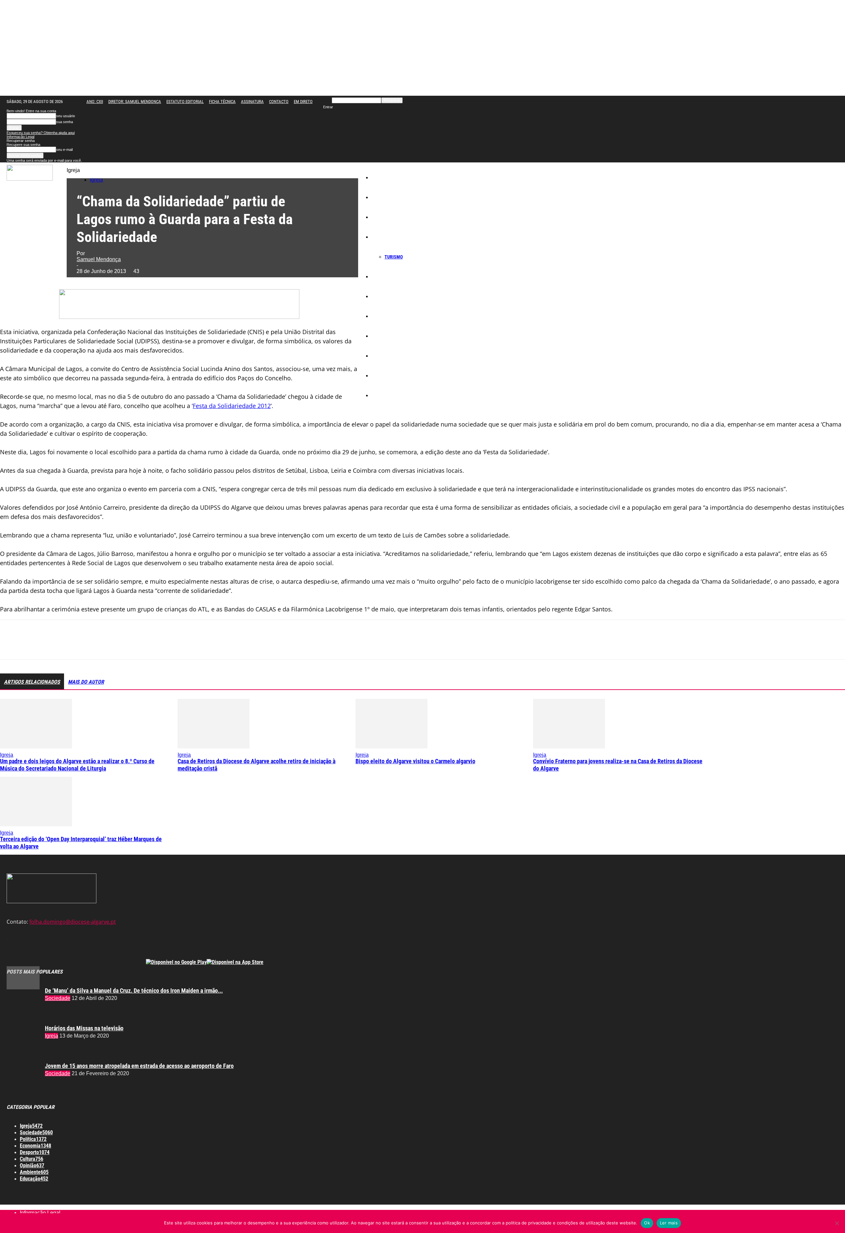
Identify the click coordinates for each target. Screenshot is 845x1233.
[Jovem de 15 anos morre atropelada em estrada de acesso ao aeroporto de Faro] (23, 987)
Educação (385, 296)
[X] (35, 645)
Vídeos (382, 395)
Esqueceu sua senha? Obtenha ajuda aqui (41, 133)
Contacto (278, 101)
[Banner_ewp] (179, 317)
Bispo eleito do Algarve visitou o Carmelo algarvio (415, 761)
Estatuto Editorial (185, 101)
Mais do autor (86, 682)
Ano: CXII (94, 101)
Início (381, 177)
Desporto (384, 356)
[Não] (836, 1223)
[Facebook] (11, 645)
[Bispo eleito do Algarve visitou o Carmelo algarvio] (391, 746)
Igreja (381, 197)
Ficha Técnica (222, 101)
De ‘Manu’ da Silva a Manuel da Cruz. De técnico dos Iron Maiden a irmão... (134, 990)
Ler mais (669, 1222)
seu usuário (65, 116)
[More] (154, 645)
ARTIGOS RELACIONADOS (32, 682)
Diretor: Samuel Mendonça (134, 101)
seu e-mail (64, 150)
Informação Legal (20, 137)
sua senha (64, 122)
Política (382, 276)
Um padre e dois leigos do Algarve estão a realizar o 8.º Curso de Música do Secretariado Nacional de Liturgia (77, 765)
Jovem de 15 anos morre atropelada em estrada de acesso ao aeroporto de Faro (139, 1065)
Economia (385, 237)
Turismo (394, 256)
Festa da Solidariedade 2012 (232, 406)
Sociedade (385, 217)
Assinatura (252, 101)
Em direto (303, 101)
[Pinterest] (58, 645)
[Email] (106, 645)
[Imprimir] (130, 645)
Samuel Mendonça (99, 259)
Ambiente (385, 336)
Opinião (383, 375)
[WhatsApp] (82, 645)
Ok (647, 1222)
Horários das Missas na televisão (84, 1028)
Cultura (382, 316)
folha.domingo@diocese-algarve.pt (72, 921)
